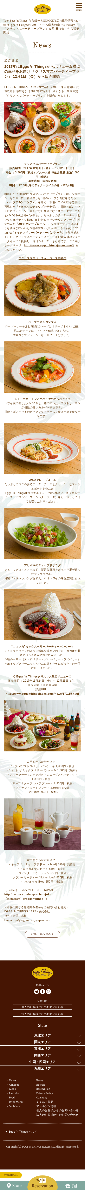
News (39, 1080)
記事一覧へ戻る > (42, 934)
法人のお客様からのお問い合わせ (42, 1014)
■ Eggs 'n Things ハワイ (21, 1131)
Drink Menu (16, 1102)
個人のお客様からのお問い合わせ (42, 1007)
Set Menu (14, 1106)
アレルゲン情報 (46, 1106)
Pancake (14, 1093)
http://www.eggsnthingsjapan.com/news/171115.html (42, 693)
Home (12, 1080)
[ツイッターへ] (36, 991)
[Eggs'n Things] (42, 12)
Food (12, 1097)
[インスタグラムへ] (48, 991)
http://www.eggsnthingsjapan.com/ (48, 245)
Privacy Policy (44, 1093)
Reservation (43, 1089)
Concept (14, 1084)
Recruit (40, 1084)
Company (41, 1097)
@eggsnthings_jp (35, 898)
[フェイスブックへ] (42, 991)
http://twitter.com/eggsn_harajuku (27, 894)
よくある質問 (44, 1102)
